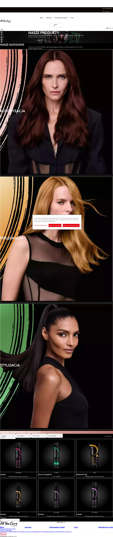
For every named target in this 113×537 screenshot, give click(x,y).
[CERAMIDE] (18, 458)
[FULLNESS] (56, 498)
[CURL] (94, 458)
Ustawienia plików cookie (40, 225)
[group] (56, 240)
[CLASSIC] (56, 458)
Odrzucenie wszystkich (55, 225)
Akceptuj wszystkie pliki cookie (71, 225)
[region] (56, 222)
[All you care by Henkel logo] (5, 21)
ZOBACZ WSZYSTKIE (10, 520)
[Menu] (1, 14)
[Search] (55, 26)
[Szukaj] (2, 30)
